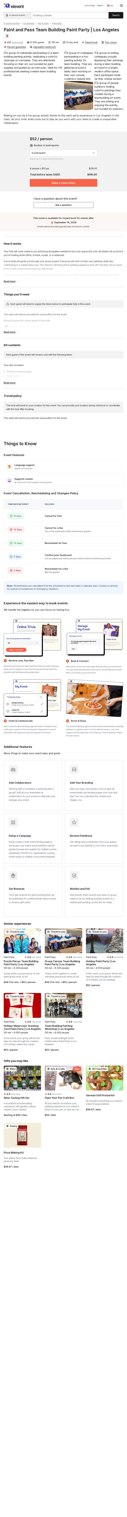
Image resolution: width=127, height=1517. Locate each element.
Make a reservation (63, 182)
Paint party (57, 23)
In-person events (12, 23)
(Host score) (17, 42)
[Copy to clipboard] (7, 36)
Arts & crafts (43, 23)
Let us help (90, 5)
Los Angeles (28, 23)
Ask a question (63, 205)
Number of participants (46, 145)
